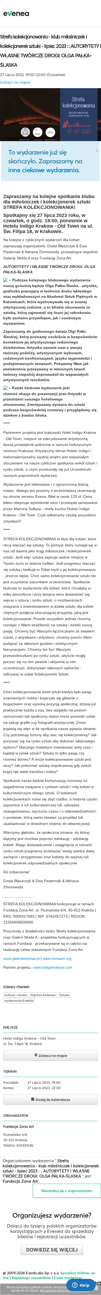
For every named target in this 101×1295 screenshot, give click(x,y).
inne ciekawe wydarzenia (43, 170)
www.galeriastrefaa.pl (21, 958)
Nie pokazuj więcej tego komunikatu (65, 1290)
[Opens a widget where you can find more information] (81, 1285)
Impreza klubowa (42, 995)
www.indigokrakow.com (52, 967)
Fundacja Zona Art (18, 1126)
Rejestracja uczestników (31, 1277)
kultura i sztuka (16, 995)
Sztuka (64, 995)
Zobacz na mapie (15, 82)
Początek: (11, 1082)
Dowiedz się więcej (52, 1250)
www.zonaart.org (57, 958)
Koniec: (9, 1088)
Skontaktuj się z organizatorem (67, 1190)
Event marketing (68, 1277)
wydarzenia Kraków (19, 1001)
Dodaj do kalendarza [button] (52, 1099)
